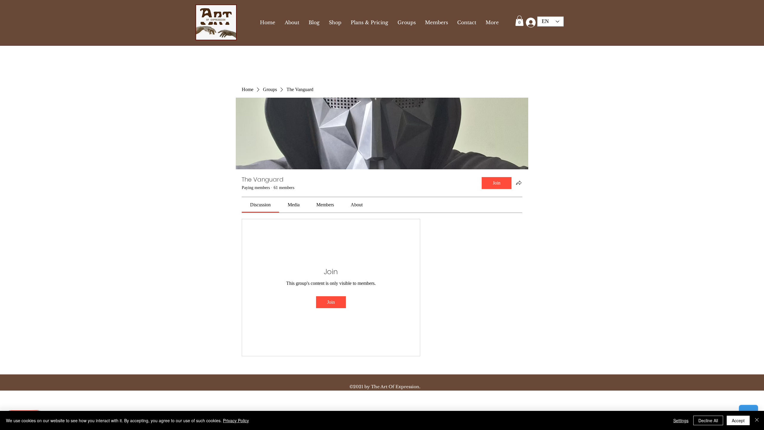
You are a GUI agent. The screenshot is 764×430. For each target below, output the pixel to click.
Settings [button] (680, 420)
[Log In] (529, 22)
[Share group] (518, 182)
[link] (260, 204)
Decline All (708, 420)
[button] (519, 21)
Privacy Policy (236, 420)
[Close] (756, 420)
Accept (738, 420)
